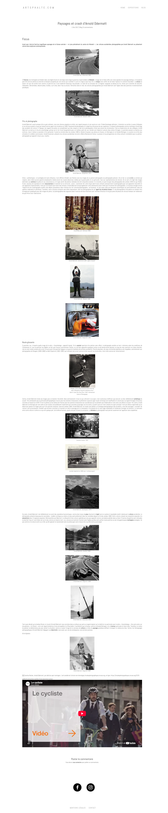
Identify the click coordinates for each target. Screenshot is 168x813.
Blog (143, 8)
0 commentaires (88, 27)
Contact (92, 808)
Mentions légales (78, 808)
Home (123, 8)
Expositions (133, 8)
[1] (132, 178)
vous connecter (77, 762)
